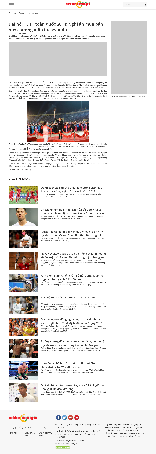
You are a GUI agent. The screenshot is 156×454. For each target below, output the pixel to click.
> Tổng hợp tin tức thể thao (27, 13)
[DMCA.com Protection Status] (62, 447)
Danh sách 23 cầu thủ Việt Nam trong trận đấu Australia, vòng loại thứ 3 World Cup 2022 (71, 189)
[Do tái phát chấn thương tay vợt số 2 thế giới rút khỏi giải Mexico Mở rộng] (23, 392)
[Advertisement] (58, 62)
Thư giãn (27, 427)
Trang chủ (12, 13)
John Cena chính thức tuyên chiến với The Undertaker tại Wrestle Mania (68, 365)
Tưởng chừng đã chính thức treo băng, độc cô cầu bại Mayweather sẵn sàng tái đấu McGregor (73, 343)
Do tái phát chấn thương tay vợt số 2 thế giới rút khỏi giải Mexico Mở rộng (73, 387)
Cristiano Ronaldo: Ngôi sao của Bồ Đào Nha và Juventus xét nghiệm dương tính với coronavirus (72, 211)
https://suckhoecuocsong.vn (66, 443)
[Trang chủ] (78, 4)
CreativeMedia (62, 427)
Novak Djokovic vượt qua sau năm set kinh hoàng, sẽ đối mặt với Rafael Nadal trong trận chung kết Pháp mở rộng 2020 (74, 257)
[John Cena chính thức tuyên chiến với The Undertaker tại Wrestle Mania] (23, 370)
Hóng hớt (12, 432)
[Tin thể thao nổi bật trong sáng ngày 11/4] (23, 305)
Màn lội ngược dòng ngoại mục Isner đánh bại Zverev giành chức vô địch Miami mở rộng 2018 (71, 321)
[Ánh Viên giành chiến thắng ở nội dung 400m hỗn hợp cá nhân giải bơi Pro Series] (23, 283)
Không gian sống (16, 427)
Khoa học (43, 427)
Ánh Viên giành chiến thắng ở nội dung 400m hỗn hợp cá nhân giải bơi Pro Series (73, 277)
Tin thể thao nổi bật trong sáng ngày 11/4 (68, 297)
